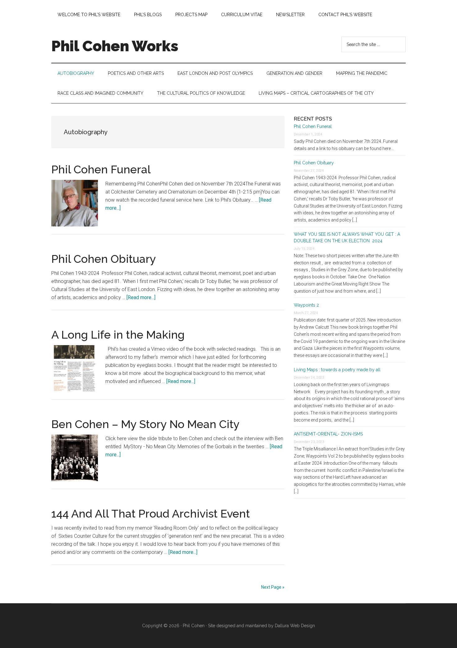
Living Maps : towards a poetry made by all (337, 369)
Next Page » (272, 587)
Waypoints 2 (306, 305)
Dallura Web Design (295, 625)
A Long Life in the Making (118, 334)
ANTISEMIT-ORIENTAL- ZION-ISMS (328, 433)
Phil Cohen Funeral (101, 169)
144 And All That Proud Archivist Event (150, 513)
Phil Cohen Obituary (103, 258)
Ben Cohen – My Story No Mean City (145, 424)
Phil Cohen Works (114, 46)
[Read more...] (141, 297)
